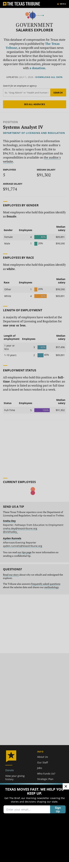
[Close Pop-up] (66, 786)
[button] (34, 431)
